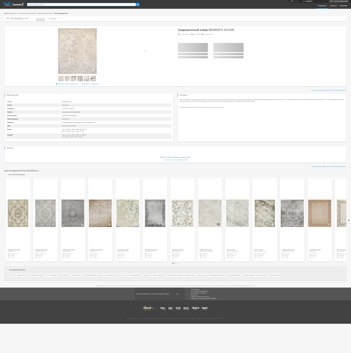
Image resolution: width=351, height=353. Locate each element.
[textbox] (81, 4)
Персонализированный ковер (175, 275)
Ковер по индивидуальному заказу (93, 275)
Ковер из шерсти (76, 275)
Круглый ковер (262, 275)
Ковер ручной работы (249, 275)
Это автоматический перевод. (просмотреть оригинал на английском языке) (201, 107)
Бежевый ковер (190, 275)
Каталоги (333, 6)
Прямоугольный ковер (37, 275)
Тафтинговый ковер (158, 275)
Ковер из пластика (121, 275)
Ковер (12, 275)
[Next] (145, 51)
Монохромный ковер (134, 275)
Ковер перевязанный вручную (217, 275)
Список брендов (195, 289)
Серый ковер (146, 275)
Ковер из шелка (201, 275)
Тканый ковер (109, 275)
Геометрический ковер (275, 275)
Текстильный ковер (51, 275)
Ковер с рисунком (64, 275)
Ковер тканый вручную (234, 275)
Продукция (322, 6)
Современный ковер (22, 275)
